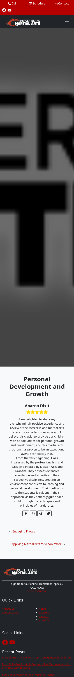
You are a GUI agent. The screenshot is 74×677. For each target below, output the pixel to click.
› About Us (8, 608)
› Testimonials (10, 612)
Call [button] (14, 3)
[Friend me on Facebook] (4, 10)
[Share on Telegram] (40, 513)
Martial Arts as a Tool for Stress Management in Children (36, 657)
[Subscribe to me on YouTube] (9, 10)
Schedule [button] (38, 3)
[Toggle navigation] (67, 21)
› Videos (43, 616)
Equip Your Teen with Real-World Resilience (28, 674)
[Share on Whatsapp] (33, 513)
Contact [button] (63, 3)
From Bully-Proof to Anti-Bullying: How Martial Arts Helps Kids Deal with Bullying (36, 666)
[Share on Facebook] (25, 513)
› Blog (42, 608)
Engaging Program (25, 531)
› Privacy (44, 620)
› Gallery (44, 612)
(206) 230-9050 (37, 591)
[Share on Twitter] (48, 513)
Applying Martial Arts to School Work (36, 544)
